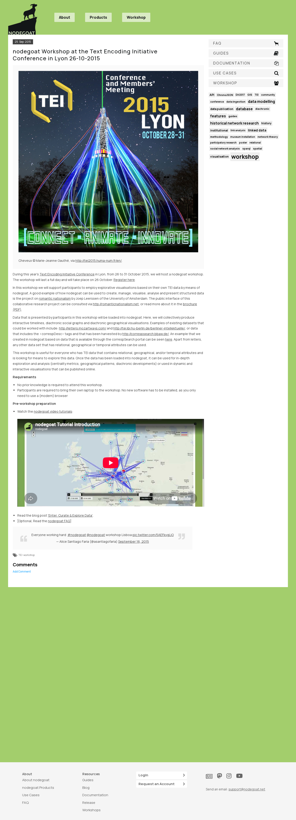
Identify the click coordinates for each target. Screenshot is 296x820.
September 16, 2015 (133, 541)
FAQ (25, 802)
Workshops (91, 810)
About (64, 17)
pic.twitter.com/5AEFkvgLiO (153, 535)
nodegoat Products (38, 787)
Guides (87, 779)
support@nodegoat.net (246, 789)
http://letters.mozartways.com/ (82, 328)
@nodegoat (96, 535)
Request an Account (157, 783)
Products (98, 17)
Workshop (136, 17)
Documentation (95, 795)
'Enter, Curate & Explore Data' (70, 515)
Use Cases (31, 795)
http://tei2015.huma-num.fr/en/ (98, 260)
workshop (29, 555)
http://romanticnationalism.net (116, 304)
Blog (85, 787)
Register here (124, 279)
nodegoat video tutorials (53, 411)
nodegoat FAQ (59, 521)
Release (88, 802)
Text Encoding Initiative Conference (67, 274)
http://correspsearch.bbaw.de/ (145, 334)
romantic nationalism (55, 298)
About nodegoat (35, 779)
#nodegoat (77, 535)
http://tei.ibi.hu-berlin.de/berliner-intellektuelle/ (149, 328)
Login (143, 775)
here (168, 339)
